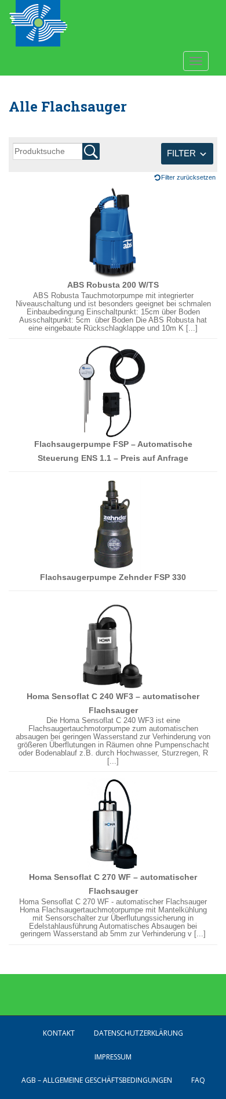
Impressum (113, 1057)
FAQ (198, 1080)
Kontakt (59, 1033)
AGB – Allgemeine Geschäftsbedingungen (96, 1080)
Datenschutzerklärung (138, 1033)
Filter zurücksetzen (188, 177)
